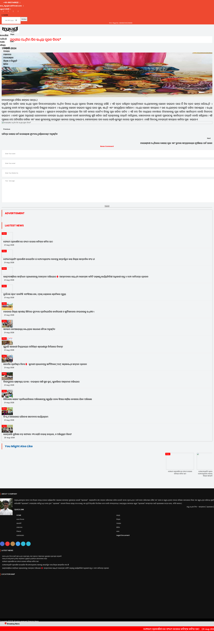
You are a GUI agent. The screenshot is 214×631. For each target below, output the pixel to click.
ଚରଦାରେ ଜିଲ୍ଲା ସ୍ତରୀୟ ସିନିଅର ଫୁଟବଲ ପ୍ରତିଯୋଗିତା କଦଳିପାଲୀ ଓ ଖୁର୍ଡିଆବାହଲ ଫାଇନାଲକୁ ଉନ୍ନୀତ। (48, 311)
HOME (18, 515)
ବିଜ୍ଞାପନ (6, 67)
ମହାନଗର (7, 54)
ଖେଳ (5, 70)
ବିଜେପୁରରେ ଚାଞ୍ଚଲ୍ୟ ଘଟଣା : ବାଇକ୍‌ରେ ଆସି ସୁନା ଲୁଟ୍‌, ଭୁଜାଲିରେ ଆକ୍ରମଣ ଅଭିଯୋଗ (41, 381)
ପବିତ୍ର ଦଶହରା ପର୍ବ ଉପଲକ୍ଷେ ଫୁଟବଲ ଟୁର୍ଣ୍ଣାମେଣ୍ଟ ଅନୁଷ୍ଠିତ (30, 134)
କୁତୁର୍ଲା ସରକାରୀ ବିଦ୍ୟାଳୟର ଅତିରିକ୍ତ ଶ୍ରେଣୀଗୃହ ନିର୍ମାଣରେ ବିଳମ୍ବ (33, 346)
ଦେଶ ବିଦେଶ (20, 519)
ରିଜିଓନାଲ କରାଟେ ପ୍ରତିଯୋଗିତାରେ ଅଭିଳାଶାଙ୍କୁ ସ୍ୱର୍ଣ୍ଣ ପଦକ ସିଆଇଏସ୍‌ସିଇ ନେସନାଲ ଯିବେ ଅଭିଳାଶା (47, 399)
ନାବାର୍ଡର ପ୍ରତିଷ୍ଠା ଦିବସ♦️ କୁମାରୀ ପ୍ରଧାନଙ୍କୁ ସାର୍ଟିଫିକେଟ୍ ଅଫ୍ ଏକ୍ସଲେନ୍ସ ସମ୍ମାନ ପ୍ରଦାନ (45, 364)
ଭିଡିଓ (5, 64)
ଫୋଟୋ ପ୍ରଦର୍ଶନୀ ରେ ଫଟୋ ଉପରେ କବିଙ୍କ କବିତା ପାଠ (156, 629)
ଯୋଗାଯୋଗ (8, 73)
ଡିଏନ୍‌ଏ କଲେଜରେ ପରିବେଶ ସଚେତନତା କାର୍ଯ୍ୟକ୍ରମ (25, 416)
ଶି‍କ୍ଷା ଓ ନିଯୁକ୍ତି (10, 60)
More (5, 77)
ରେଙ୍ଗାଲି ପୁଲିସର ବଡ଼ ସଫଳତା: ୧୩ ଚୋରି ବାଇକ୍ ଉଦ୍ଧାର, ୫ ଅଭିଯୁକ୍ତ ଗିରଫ (37, 434)
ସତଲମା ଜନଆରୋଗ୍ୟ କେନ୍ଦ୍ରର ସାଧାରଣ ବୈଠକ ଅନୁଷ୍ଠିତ (29, 329)
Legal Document (123, 535)
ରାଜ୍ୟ (118, 515)
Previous (6, 129)
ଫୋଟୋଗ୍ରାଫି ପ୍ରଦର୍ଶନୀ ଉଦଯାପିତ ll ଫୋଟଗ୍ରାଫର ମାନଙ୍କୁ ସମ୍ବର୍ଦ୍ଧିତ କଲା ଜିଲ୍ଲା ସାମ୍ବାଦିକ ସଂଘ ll (49, 259)
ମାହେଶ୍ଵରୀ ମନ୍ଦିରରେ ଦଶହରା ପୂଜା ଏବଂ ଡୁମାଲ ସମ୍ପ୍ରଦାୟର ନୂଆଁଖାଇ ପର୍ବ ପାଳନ (176, 143)
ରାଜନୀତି (6, 47)
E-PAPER (5, 15)
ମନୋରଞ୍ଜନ (8, 57)
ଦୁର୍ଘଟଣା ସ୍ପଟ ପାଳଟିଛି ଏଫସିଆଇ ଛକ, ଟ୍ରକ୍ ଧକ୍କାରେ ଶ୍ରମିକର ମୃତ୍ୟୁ (34, 294)
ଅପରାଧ (6, 51)
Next (209, 138)
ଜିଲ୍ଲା (118, 519)
